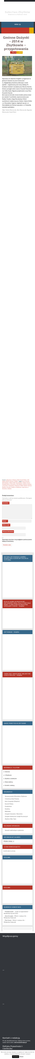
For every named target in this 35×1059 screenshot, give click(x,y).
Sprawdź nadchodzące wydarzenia (14, 830)
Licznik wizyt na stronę (9, 851)
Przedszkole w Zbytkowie (14, 485)
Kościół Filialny (23, 479)
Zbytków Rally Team (10, 819)
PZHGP (7, 481)
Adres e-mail (6, 525)
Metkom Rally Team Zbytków (15, 482)
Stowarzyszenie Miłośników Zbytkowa (16, 796)
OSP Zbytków (19, 484)
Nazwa (5, 521)
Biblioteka (8, 811)
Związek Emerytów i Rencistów (14, 814)
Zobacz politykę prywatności (11, 1051)
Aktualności (9, 479)
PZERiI (3, 481)
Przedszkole (8, 806)
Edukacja (14, 479)
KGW (18, 479)
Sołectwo (11, 481)
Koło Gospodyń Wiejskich (12, 801)
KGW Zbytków (5, 482)
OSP (28, 479)
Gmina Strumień (25, 481)
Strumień (9, 487)
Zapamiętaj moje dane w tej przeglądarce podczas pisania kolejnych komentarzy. (17, 540)
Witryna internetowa (8, 531)
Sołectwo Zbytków (17, 12)
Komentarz (6, 503)
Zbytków (9, 488)
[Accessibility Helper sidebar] (2, 2)
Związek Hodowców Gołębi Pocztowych (16, 816)
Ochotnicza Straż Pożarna (12, 799)
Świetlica (16, 481)
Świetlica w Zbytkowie (16, 487)
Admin (20, 52)
